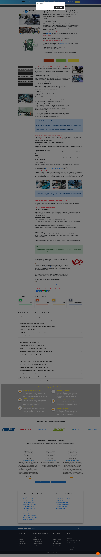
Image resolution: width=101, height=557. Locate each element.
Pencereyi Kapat (59, 7)
